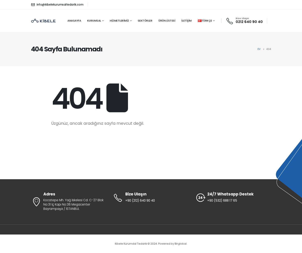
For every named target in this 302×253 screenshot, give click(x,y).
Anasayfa (74, 21)
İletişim (186, 21)
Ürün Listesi (166, 21)
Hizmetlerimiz (119, 21)
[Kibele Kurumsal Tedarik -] (43, 20)
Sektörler (145, 21)
